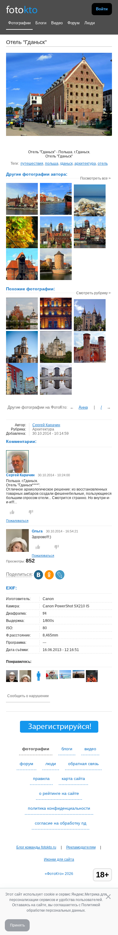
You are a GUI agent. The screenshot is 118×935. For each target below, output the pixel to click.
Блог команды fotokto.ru (36, 847)
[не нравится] (31, 512)
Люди (89, 23)
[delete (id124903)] (38, 681)
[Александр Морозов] (52, 678)
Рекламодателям (81, 847)
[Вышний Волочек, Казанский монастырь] (56, 362)
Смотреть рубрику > (93, 293)
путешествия (32, 163)
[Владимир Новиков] (78, 677)
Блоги (40, 23)
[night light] (56, 329)
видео (90, 748)
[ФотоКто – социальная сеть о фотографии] (22, 9)
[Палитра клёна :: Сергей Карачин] (22, 247)
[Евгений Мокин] (65, 677)
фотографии (35, 748)
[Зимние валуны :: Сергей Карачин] (90, 216)
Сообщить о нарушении (28, 696)
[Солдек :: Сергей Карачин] (56, 214)
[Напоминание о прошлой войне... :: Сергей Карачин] (56, 247)
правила (41, 778)
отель (103, 163)
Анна (83, 407)
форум (26, 763)
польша (51, 163)
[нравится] (12, 512)
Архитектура (43, 429)
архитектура (85, 163)
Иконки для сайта (59, 859)
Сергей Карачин (46, 425)
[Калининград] (90, 362)
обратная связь (83, 763)
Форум (73, 23)
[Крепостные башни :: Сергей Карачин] (56, 279)
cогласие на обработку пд (60, 823)
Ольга (38, 531)
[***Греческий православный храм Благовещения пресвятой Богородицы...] (22, 362)
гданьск (66, 163)
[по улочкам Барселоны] (90, 330)
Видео (57, 23)
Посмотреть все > (95, 178)
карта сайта (73, 778)
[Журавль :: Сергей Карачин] (22, 279)
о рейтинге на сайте (59, 793)
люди (50, 763)
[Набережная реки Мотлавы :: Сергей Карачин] (22, 214)
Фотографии (19, 23)
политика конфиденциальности (59, 808)
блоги (66, 748)
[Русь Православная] (22, 329)
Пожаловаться (17, 520)
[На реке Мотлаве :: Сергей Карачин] (90, 247)
